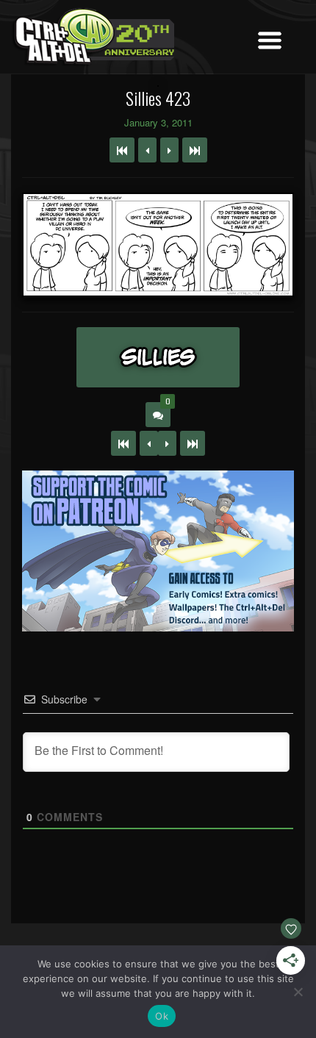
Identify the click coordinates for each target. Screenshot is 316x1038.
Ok (161, 1016)
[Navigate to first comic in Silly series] (121, 149)
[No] (297, 991)
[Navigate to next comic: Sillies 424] (169, 149)
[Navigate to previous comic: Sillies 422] (147, 149)
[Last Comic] (192, 443)
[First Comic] (123, 443)
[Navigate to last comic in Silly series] (194, 149)
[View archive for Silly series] (158, 357)
